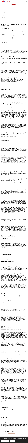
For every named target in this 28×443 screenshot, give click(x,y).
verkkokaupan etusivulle (11, 433)
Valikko (26, 1)
